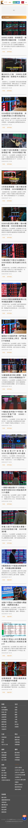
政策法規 (4, 727)
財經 (4, 51)
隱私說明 (4, 809)
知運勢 (16, 727)
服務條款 (4, 812)
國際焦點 (4, 722)
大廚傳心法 (18, 777)
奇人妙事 (4, 760)
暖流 (3, 742)
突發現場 (4, 737)
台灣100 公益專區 (20, 772)
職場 (16, 722)
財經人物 (4, 712)
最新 (10, 2)
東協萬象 (4, 757)
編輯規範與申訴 (6, 800)
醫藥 (16, 714)
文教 (16, 719)
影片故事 (4, 773)
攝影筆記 (4, 777)
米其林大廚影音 (6, 780)
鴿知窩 (3, 770)
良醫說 (16, 782)
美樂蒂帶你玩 (18, 787)
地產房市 (4, 729)
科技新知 (4, 719)
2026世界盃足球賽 (20, 775)
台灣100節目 (18, 767)
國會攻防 (17, 739)
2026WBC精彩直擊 (20, 779)
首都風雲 (17, 744)
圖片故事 (4, 775)
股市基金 (9, 51)
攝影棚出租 (5, 805)
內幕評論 (17, 742)
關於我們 (4, 797)
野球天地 (17, 755)
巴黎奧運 (17, 760)
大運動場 (17, 757)
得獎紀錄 (4, 802)
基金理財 (9, 580)
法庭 (3, 739)
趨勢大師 (4, 724)
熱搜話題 (4, 755)
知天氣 (16, 724)
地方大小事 (5, 744)
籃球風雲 (17, 752)
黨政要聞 (17, 737)
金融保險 (4, 717)
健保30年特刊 (19, 784)
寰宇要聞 (4, 752)
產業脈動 (4, 714)
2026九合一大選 (19, 770)
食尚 (16, 712)
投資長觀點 (5, 710)
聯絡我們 (4, 807)
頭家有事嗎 (18, 789)
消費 (16, 717)
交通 (16, 707)
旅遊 (16, 710)
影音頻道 (4, 768)
